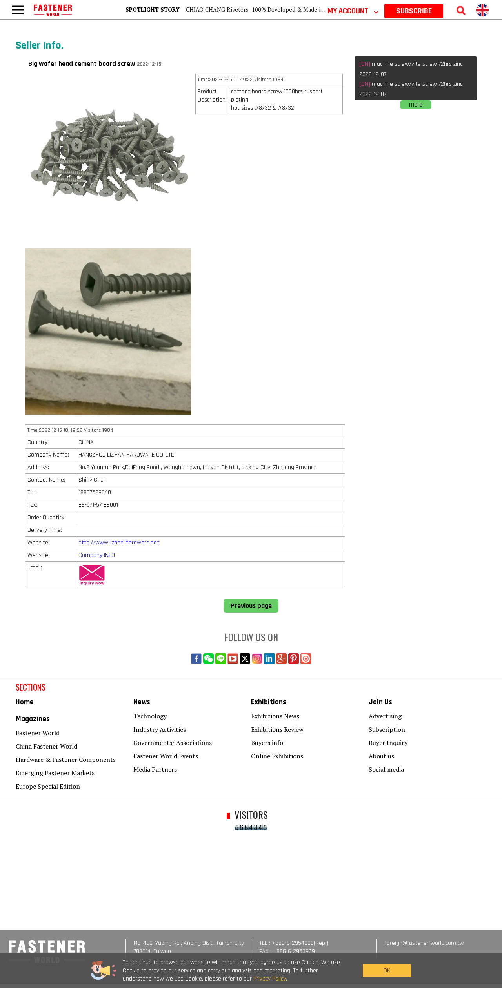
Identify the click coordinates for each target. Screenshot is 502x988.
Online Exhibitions (277, 756)
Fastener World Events (165, 756)
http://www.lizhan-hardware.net (118, 542)
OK (387, 970)
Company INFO (96, 555)
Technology (150, 716)
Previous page (251, 605)
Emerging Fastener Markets (55, 773)
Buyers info (267, 742)
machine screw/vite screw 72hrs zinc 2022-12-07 (410, 69)
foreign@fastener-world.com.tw (424, 943)
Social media (386, 769)
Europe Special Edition (48, 786)
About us (381, 756)
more (415, 104)
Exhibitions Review (277, 729)
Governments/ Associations (172, 742)
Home (25, 702)
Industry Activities (159, 729)
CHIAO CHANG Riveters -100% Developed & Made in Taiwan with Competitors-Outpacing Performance (320, 9)
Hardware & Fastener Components (66, 759)
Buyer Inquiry (388, 742)
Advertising (385, 716)
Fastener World (38, 733)
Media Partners (155, 769)
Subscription (387, 729)
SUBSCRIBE (414, 11)
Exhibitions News (275, 716)
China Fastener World (46, 746)
